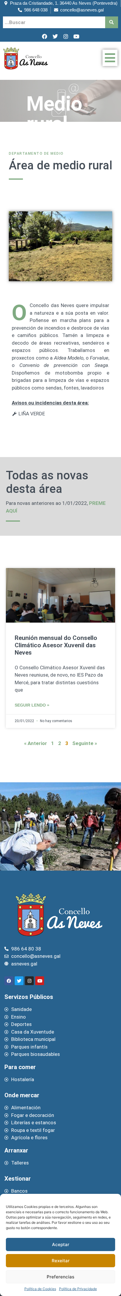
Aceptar (60, 1244)
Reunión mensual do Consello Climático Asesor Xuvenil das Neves (56, 645)
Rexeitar (61, 1260)
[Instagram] (65, 36)
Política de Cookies (40, 1289)
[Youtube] (76, 36)
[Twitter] (55, 36)
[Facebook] (44, 36)
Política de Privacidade (78, 1289)
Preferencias (60, 1277)
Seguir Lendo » (32, 705)
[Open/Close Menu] (109, 58)
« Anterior (35, 743)
